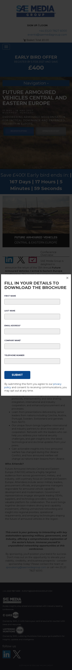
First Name (10, 296)
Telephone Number (14, 355)
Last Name (9, 311)
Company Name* (12, 340)
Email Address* (12, 326)
